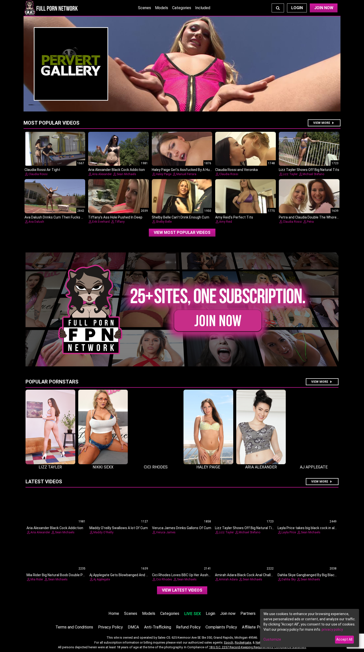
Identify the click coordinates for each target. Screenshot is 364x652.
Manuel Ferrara (186, 174)
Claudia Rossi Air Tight (42, 170)
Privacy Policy (110, 627)
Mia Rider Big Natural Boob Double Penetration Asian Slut (71, 575)
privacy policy (332, 629)
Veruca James (166, 532)
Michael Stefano (313, 174)
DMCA (133, 627)
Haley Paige (163, 174)
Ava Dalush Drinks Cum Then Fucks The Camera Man (66, 217)
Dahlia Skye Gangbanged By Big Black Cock (311, 575)
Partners (248, 613)
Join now (227, 613)
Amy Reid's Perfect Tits (234, 217)
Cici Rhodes (164, 579)
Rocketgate (243, 642)
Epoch (228, 642)
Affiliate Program (257, 627)
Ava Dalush (36, 221)
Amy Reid (225, 221)
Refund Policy (188, 627)
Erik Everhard (101, 221)
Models (161, 7)
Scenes (144, 7)
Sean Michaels (126, 174)
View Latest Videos (182, 590)
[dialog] (309, 628)
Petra (310, 221)
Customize (272, 639)
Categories (181, 7)
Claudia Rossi (38, 174)
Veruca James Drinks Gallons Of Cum (181, 528)
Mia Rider (36, 579)
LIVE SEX (192, 613)
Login (297, 7)
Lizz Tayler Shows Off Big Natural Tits (309, 170)
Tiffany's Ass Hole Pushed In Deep (115, 217)
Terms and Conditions (74, 627)
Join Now (323, 7)
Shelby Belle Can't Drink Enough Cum (180, 217)
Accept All (344, 639)
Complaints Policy (221, 627)
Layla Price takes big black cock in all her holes (314, 528)
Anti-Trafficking (157, 627)
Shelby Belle (164, 221)
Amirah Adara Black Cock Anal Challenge (247, 575)
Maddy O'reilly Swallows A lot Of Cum (118, 528)
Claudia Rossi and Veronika (236, 170)
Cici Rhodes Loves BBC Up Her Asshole (182, 575)
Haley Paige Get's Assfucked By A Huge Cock (187, 170)
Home (113, 613)
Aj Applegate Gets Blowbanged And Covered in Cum (130, 575)
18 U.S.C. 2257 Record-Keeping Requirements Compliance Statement (257, 647)
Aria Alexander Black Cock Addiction (116, 170)
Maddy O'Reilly (103, 532)
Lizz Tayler (290, 174)
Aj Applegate (101, 579)
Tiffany (120, 221)
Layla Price (289, 532)
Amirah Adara (228, 579)
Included (202, 7)
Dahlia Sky (289, 579)
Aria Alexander (102, 174)
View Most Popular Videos (182, 232)
